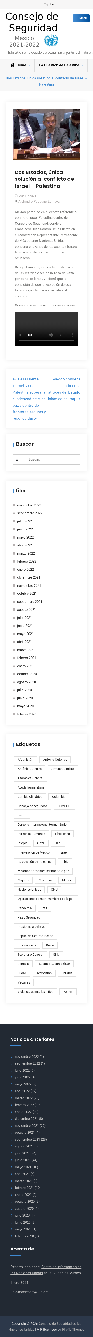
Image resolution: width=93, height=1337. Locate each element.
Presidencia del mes (31, 926)
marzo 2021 (26, 650)
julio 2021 (24, 618)
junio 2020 (25, 698)
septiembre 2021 (29, 602)
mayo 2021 (25, 634)
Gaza (41, 843)
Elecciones (62, 834)
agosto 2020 (26, 682)
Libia (65, 861)
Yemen (68, 991)
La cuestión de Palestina (35, 861)
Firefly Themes (73, 1329)
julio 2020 (24, 690)
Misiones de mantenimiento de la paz (43, 871)
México (67, 880)
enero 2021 (25, 666)
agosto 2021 (26, 610)
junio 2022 (25, 529)
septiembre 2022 (29, 513)
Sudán (22, 973)
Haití (58, 843)
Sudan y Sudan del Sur (54, 964)
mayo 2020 (25, 706)
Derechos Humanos (31, 834)
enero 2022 (25, 570)
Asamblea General (30, 778)
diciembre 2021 (28, 577)
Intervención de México (34, 852)
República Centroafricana (35, 936)
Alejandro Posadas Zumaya (39, 202)
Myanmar (45, 880)
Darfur (22, 815)
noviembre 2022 (29, 505)
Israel (63, 852)
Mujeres (23, 880)
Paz (44, 908)
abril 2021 (24, 642)
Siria (56, 954)
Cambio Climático (30, 796)
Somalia (23, 964)
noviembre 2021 (29, 586)
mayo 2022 (25, 537)
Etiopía (22, 843)
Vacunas (24, 982)
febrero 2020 (26, 714)
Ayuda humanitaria (31, 787)
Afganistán (25, 759)
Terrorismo (44, 973)
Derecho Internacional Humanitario (42, 824)
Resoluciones (27, 945)
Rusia (50, 945)
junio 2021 (25, 626)
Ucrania (67, 973)
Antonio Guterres (55, 759)
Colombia (58, 796)
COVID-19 (64, 806)
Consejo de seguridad (33, 806)
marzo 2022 (26, 553)
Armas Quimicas (62, 769)
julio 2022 (24, 521)
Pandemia (25, 908)
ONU (54, 889)
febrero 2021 (26, 658)
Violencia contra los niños (35, 991)
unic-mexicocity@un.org (29, 1292)
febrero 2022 (26, 561)
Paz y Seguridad (29, 917)
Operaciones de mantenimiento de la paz (46, 899)
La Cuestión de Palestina (59, 65)
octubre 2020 (27, 674)
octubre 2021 (27, 594)
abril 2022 (24, 545)
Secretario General (30, 954)
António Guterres (30, 769)
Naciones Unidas (29, 889)
